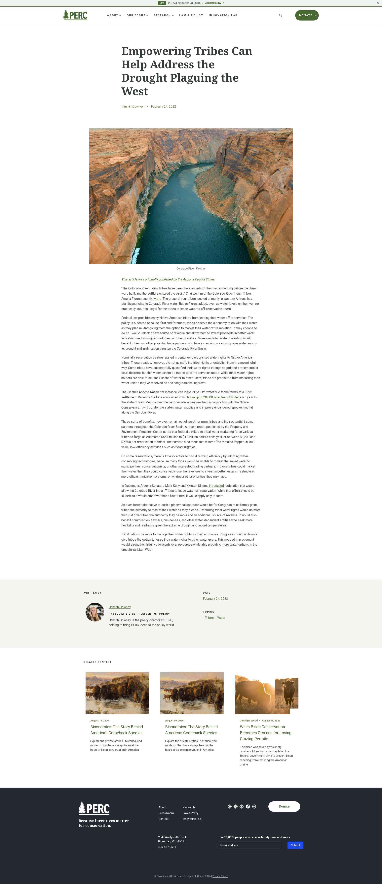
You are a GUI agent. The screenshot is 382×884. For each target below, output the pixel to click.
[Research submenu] (173, 15)
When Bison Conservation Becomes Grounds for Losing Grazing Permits (265, 732)
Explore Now (213, 2)
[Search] (281, 15)
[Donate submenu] (316, 15)
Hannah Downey (132, 106)
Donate (284, 806)
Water (221, 618)
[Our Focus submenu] (147, 15)
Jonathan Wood (249, 720)
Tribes (209, 618)
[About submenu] (120, 15)
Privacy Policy (220, 876)
